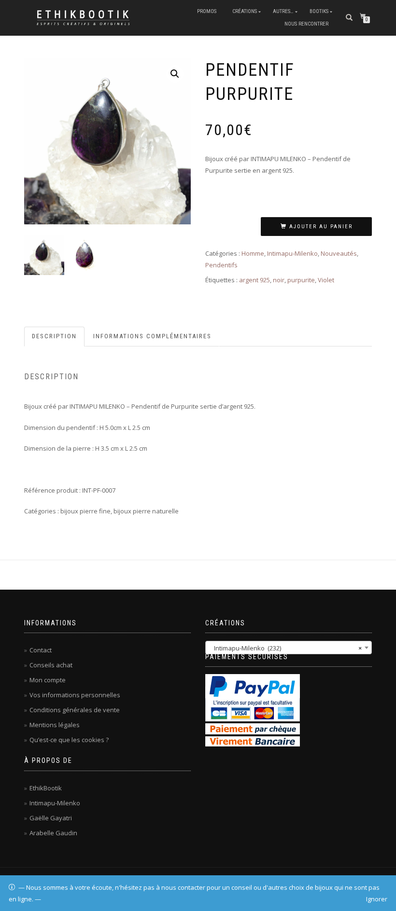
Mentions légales (54, 724)
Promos (206, 11)
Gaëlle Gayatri (50, 818)
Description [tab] (54, 336)
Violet (326, 280)
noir (278, 280)
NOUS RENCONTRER (306, 24)
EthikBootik (45, 788)
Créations (244, 11)
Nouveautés (339, 253)
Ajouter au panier (321, 226)
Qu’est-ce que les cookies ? (69, 739)
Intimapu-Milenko (292, 253)
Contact (40, 650)
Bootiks (319, 11)
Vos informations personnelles (74, 694)
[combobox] (288, 647)
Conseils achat (50, 665)
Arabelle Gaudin (53, 832)
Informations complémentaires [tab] (152, 336)
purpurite (301, 280)
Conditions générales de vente (74, 709)
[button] (175, 74)
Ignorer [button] (376, 899)
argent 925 (254, 280)
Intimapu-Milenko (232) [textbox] (286, 648)
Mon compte (47, 680)
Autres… (283, 11)
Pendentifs (221, 265)
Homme (252, 253)
